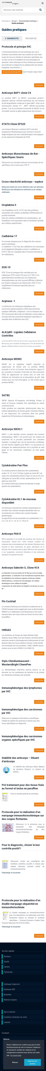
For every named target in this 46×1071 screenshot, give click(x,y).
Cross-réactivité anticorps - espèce (22, 181)
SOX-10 (6, 267)
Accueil (14, 21)
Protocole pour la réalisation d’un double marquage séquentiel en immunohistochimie (21, 904)
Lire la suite (39, 85)
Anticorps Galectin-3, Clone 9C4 (20, 567)
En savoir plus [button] (15, 1055)
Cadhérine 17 (9, 236)
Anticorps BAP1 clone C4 (16, 92)
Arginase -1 (8, 301)
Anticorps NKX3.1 (12, 429)
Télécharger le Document (11, 873)
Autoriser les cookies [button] (32, 1062)
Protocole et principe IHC (16, 46)
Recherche (31, 38)
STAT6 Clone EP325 (13, 124)
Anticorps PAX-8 (11, 533)
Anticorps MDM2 (12, 359)
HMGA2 (6, 629)
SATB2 (6, 395)
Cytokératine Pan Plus (15, 465)
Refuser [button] (15, 1062)
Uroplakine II (9, 204)
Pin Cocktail (9, 601)
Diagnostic (13, 38)
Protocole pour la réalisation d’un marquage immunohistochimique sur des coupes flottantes (23, 816)
